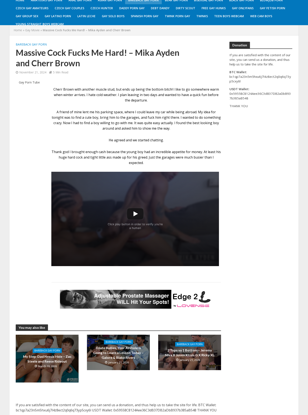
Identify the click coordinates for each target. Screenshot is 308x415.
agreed (119, 140)
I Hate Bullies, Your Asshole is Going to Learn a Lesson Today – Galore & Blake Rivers (118, 352)
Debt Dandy (160, 8)
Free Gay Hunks (214, 8)
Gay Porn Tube (29, 82)
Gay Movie (32, 30)
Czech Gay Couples (69, 8)
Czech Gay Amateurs (32, 8)
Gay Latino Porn (58, 16)
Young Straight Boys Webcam (40, 24)
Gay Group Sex (27, 16)
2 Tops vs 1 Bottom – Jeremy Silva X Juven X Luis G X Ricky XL (190, 352)
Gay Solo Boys (113, 16)
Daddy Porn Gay (132, 8)
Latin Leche (86, 16)
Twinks (202, 16)
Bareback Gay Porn (31, 44)
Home (18, 30)
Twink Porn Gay (177, 16)
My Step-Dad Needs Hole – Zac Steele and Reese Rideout (47, 358)
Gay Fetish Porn (272, 8)
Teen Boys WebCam (229, 16)
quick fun (200, 94)
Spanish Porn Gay (144, 16)
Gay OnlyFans (243, 8)
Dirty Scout (185, 8)
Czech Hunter (102, 8)
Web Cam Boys (261, 16)
